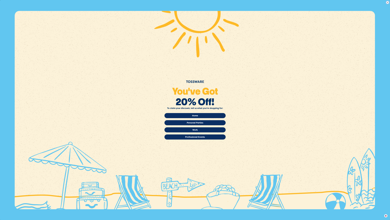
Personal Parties (195, 122)
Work (195, 130)
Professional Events (195, 137)
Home (195, 115)
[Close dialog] (387, 2)
